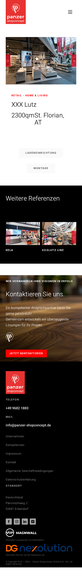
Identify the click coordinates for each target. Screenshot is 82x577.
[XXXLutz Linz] (59, 224)
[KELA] (23, 224)
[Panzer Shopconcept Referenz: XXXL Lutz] (41, 39)
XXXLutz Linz (53, 250)
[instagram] (17, 521)
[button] (8, 60)
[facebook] (9, 521)
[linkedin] (25, 521)
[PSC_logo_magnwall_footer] (21, 530)
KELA (9, 250)
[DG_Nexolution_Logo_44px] (39, 545)
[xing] (33, 521)
